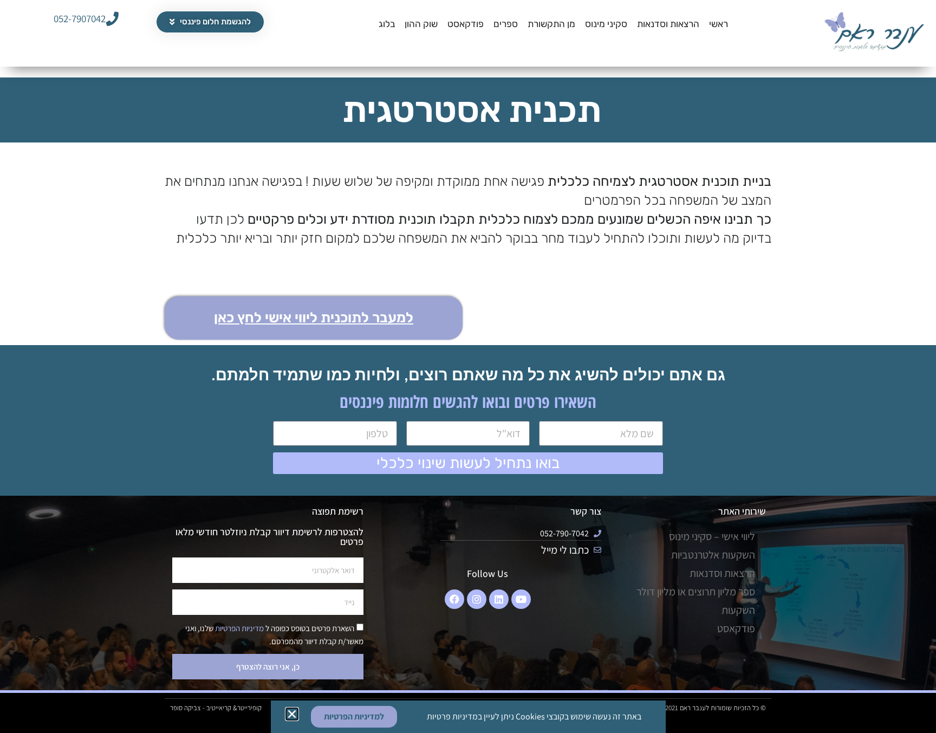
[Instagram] (476, 599)
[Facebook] (454, 599)
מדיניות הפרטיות (238, 628)
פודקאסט (465, 23)
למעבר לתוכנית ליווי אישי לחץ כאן (313, 317)
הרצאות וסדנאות (668, 23)
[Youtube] (521, 599)
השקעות (738, 610)
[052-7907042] (112, 18)
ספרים (505, 23)
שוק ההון (421, 23)
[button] (292, 714)
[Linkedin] (499, 599)
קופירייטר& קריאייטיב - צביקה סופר (216, 707)
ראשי (718, 23)
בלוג (387, 23)
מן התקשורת (551, 23)
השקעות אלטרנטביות (713, 555)
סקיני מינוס (606, 23)
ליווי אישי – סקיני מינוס (712, 536)
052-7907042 (80, 18)
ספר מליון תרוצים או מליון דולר (695, 592)
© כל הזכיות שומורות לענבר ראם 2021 (715, 707)
